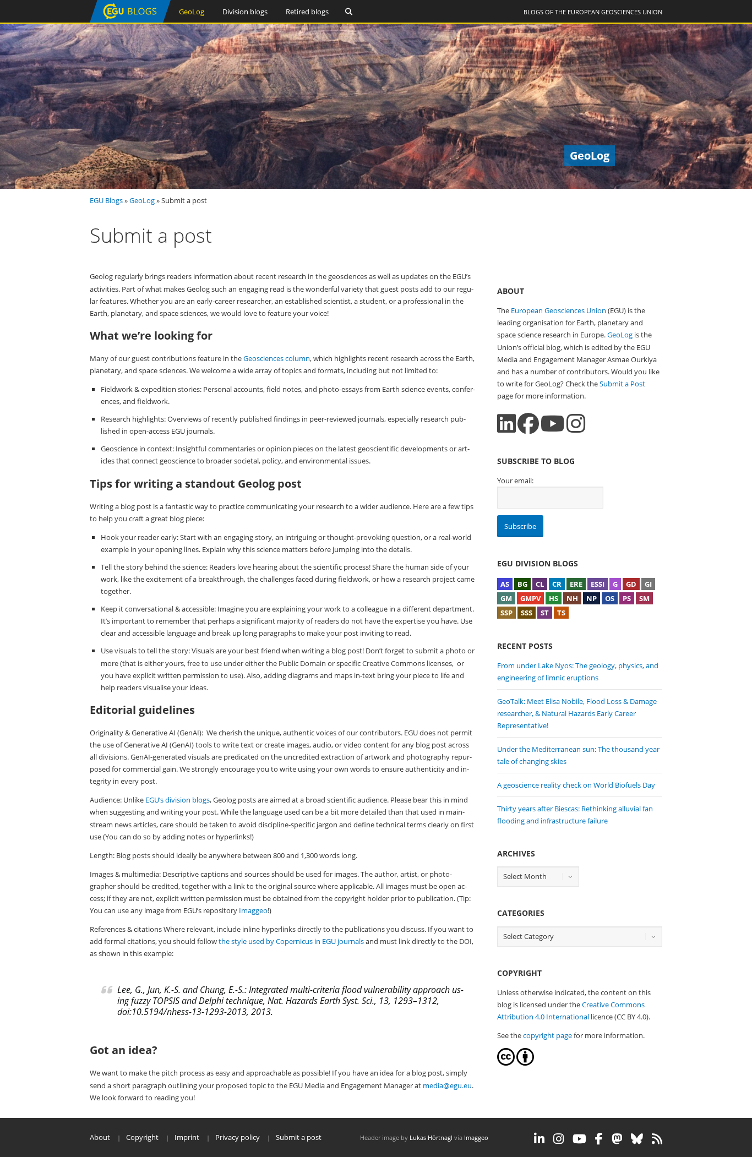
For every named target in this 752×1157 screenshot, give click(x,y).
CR (557, 584)
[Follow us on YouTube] (553, 423)
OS (609, 598)
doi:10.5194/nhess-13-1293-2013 (182, 1012)
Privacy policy (237, 1137)
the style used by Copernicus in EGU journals (291, 941)
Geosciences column (276, 358)
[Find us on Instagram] (575, 423)
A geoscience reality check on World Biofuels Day (576, 785)
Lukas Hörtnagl (431, 1137)
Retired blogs (307, 12)
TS (561, 613)
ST (545, 613)
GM (506, 598)
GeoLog (191, 12)
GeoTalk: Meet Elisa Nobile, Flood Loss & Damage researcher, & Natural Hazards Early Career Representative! (577, 713)
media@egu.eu (447, 1085)
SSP (506, 613)
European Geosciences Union (615, 12)
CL (540, 584)
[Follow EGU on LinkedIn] (539, 1139)
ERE (576, 584)
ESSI (597, 584)
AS (504, 584)
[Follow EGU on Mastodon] (617, 1139)
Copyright (142, 1137)
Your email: (515, 480)
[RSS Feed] (657, 1139)
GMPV (530, 598)
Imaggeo (253, 910)
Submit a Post (622, 384)
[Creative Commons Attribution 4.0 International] (506, 1063)
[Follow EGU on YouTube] (579, 1139)
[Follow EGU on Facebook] (599, 1139)
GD (631, 584)
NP (591, 598)
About (100, 1137)
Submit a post (298, 1137)
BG (522, 584)
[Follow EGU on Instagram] (558, 1139)
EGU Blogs (106, 200)
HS (553, 598)
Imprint (187, 1137)
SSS (526, 613)
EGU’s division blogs (177, 800)
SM (644, 598)
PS (627, 598)
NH (572, 598)
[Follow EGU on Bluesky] (637, 1139)
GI (648, 584)
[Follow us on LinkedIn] (506, 423)
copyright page (547, 1035)
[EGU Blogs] (130, 20)
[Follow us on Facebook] (528, 423)
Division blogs (245, 12)
